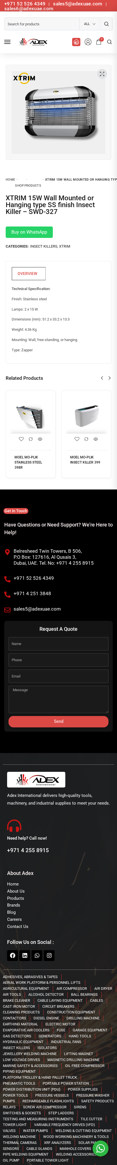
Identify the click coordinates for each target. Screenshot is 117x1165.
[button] (102, 378)
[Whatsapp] (37, 955)
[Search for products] (106, 23)
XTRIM (64, 246)
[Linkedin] (24, 955)
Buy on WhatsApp (29, 232)
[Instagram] (49, 955)
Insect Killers (43, 246)
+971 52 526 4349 (25, 4)
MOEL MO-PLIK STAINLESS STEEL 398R (28, 462)
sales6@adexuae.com (28, 8)
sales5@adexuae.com (78, 4)
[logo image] (32, 42)
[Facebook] (12, 955)
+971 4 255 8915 (28, 850)
